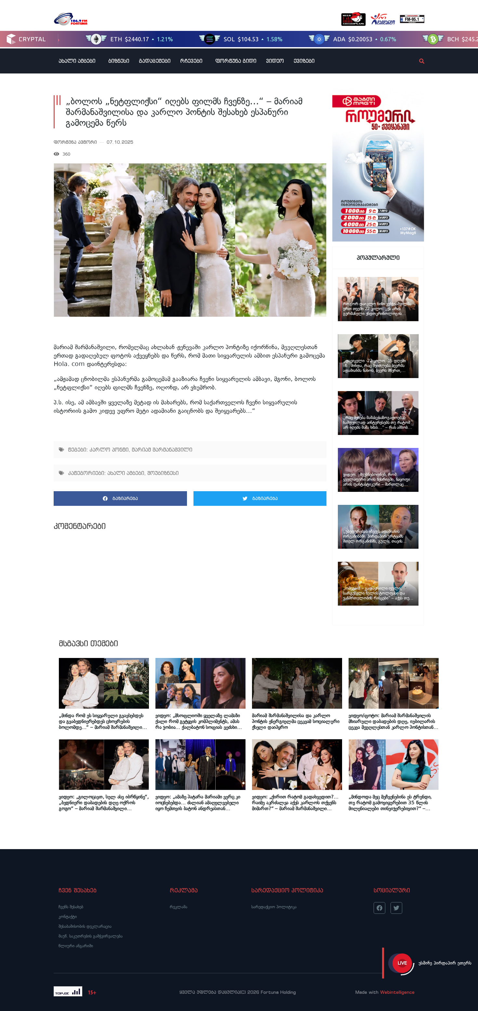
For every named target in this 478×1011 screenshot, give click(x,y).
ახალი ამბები (77, 61)
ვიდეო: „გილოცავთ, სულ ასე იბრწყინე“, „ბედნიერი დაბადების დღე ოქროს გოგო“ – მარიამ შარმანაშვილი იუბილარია (104, 802)
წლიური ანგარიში (76, 945)
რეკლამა (178, 906)
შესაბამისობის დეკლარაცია (85, 926)
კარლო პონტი (108, 449)
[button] (120, 498)
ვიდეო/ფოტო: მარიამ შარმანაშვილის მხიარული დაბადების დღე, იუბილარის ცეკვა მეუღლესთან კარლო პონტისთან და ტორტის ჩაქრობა (392, 721)
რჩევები (191, 61)
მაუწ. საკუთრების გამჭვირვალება (91, 936)
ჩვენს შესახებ (71, 906)
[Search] (416, 61)
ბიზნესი (118, 61)
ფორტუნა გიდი (235, 61)
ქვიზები (304, 61)
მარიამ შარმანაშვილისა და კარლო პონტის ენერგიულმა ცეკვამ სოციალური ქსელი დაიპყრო (295, 721)
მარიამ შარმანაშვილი (162, 449)
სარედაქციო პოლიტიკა (274, 906)
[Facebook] (379, 908)
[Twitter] (396, 908)
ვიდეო (275, 61)
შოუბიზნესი (163, 473)
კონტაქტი (68, 916)
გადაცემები (154, 61)
